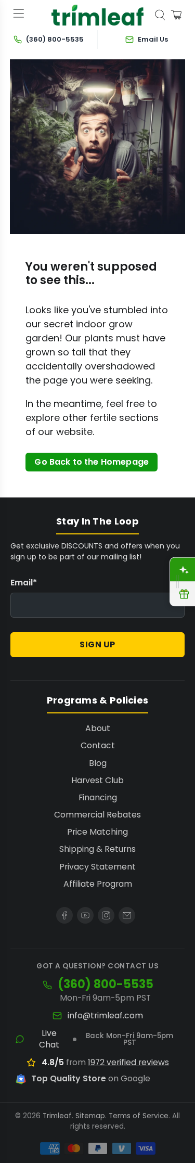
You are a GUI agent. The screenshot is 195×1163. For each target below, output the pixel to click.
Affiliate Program (97, 884)
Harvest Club (97, 780)
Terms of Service (138, 1116)
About (97, 728)
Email (23, 583)
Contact (98, 745)
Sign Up (97, 644)
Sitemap (90, 1116)
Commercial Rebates (97, 815)
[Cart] (176, 15)
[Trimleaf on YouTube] (85, 915)
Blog (98, 763)
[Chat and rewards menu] (177, 581)
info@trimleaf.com (105, 1015)
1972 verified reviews (128, 1062)
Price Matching (97, 832)
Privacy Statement (97, 867)
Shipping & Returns (97, 849)
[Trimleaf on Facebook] (64, 915)
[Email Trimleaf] (127, 915)
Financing (98, 797)
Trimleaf (57, 1116)
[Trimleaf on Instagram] (106, 915)
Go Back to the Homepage (91, 462)
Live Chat (49, 1039)
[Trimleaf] (97, 15)
